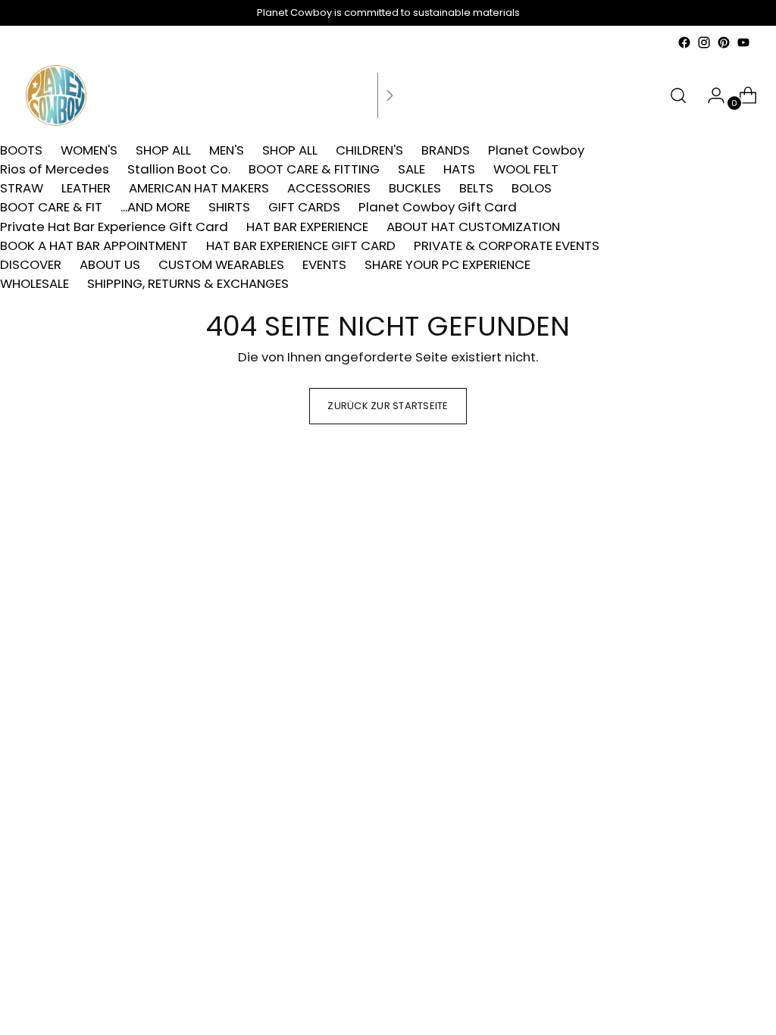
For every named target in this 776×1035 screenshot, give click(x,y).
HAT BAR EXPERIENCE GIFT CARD (301, 245)
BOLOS (532, 188)
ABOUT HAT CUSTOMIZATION (473, 226)
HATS (459, 169)
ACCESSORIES (329, 188)
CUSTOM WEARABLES (221, 264)
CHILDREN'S (369, 150)
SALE (411, 169)
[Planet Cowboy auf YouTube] (743, 42)
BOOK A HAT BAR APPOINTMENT (94, 245)
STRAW (21, 188)
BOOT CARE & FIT (51, 207)
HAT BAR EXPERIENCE (307, 226)
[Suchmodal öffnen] (678, 95)
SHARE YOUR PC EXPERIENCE (447, 264)
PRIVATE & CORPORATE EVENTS (506, 245)
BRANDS (445, 150)
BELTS (476, 188)
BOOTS (21, 150)
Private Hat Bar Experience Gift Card (114, 226)
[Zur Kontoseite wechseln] (710, 95)
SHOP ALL (163, 150)
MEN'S (226, 150)
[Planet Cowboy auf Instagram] (704, 42)
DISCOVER (30, 264)
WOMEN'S (89, 150)
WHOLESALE (34, 283)
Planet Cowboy (536, 150)
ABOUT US (110, 264)
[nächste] (389, 95)
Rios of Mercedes (54, 169)
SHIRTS (229, 207)
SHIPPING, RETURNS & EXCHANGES (188, 283)
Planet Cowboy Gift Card (437, 207)
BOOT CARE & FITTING (314, 169)
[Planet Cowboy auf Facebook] (684, 42)
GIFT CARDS (304, 207)
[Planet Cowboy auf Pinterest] (724, 42)
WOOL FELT (526, 169)
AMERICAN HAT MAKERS (199, 188)
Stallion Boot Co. (178, 169)
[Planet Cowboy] (56, 95)
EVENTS (324, 264)
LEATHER (86, 188)
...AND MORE (155, 207)
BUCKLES (415, 188)
